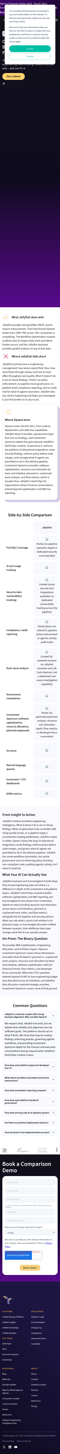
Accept (30, 48)
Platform (7, 1311)
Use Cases (7, 1338)
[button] (56, 8)
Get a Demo (14, 76)
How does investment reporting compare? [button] (25, 1090)
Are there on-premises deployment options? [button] (26, 1122)
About (34, 1368)
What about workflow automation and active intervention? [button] (27, 1079)
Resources (8, 1368)
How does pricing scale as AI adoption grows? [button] (27, 1112)
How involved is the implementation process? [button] (27, 1132)
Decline (30, 56)
